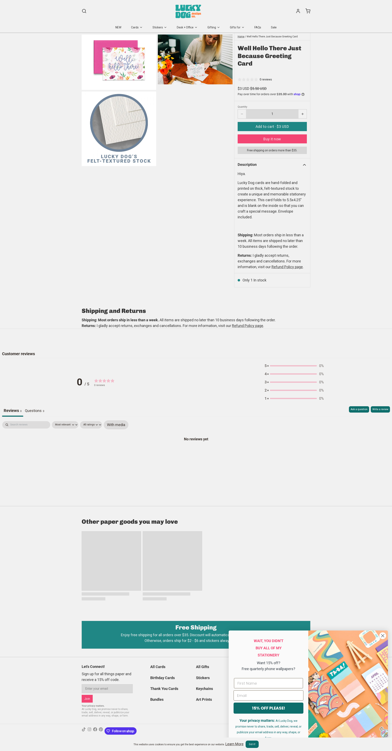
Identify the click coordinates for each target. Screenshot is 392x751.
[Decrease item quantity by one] (242, 113)
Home (241, 36)
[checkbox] (116, 424)
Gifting (211, 27)
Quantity (242, 106)
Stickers (158, 27)
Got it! (252, 744)
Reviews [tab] (13, 410)
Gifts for (235, 27)
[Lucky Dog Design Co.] (188, 11)
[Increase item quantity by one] (302, 113)
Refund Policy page (247, 326)
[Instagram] (89, 731)
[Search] (84, 11)
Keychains (204, 688)
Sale (274, 27)
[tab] (34, 411)
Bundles (157, 699)
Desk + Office (185, 27)
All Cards (157, 667)
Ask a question (359, 409)
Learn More (234, 744)
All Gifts (202, 667)
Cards (135, 27)
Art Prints (204, 699)
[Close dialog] (382, 635)
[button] (272, 126)
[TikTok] (84, 731)
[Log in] (296, 11)
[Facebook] (95, 731)
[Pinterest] (101, 731)
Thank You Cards (164, 688)
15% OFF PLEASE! (268, 708)
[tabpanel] (196, 451)
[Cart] (306, 11)
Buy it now (272, 139)
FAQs (257, 27)
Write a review (380, 409)
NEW (118, 27)
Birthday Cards (162, 678)
